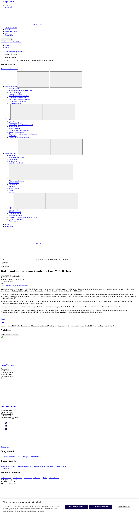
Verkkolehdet (54, 478)
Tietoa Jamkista (14, 183)
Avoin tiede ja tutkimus (16, 157)
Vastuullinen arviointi (16, 163)
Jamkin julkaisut (14, 159)
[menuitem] (71, 45)
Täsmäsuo (4, 315)
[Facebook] (6, 424)
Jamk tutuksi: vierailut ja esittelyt (19, 99)
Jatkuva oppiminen (15, 92)
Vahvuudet (12, 186)
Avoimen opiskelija (15, 213)
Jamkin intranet (6, 478)
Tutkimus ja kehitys (11, 31)
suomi (7, 47)
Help (45, 478)
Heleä (3, 319)
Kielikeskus (12, 136)
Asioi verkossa (13, 221)
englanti (7, 45)
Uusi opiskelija (14, 210)
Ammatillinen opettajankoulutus (19, 96)
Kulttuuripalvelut (14, 126)
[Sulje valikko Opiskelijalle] (62, 201)
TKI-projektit (13, 161)
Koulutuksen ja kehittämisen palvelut (21, 125)
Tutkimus (12, 155)
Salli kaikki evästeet (76, 507)
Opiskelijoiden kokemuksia (17, 101)
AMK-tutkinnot (14, 88)
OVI (2, 322)
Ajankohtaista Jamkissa (16, 181)
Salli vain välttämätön (100, 507)
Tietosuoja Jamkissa (24, 466)
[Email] (6, 430)
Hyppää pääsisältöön (7, 2)
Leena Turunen (7, 365)
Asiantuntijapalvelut (15, 123)
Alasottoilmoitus (62, 466)
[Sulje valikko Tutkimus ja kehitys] (66, 147)
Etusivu (38, 243)
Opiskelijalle (9, 35)
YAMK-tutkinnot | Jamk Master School (21, 90)
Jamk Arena (18, 478)
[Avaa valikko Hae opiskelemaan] (33, 79)
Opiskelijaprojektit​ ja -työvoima (19, 130)
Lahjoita (11, 192)
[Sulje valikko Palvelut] (59, 112)
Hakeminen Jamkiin (15, 94)
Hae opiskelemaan (11, 28)
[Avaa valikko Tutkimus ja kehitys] (34, 147)
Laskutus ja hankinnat (8, 457)
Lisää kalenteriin (14, 285)
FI (11, 42)
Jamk (6, 33)
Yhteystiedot (9, 7)
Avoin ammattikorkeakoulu (17, 97)
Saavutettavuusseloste (8, 466)
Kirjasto (7, 5)
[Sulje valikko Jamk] (57, 172)
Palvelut (7, 29)
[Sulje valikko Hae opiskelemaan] (66, 79)
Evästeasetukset (6, 468)
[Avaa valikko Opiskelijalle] (29, 201)
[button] (12, 51)
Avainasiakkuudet (14, 128)
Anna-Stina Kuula (8, 406)
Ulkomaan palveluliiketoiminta (19, 137)
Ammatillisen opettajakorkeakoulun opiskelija (23, 217)
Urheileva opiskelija (15, 219)
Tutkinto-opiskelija (15, 212)
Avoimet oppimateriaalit (32, 478)
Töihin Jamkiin (14, 188)
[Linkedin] (6, 427)
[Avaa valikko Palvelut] (26, 112)
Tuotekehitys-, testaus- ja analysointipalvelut (23, 134)
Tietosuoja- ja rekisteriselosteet (44, 466)
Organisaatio (13, 184)
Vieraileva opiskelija (15, 215)
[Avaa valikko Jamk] (25, 172)
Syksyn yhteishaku (15, 103)
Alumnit (11, 190)
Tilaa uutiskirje (23, 457)
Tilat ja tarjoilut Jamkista (17, 132)
